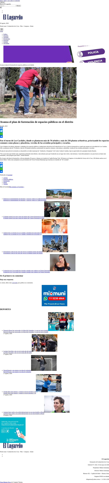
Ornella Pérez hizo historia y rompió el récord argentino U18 (19, 391)
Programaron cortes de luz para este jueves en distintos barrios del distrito (23, 251)
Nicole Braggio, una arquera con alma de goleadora (17, 370)
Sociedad (5, 37)
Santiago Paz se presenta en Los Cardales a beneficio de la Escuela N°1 (22, 233)
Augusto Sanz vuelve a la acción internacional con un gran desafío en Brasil (23, 412)
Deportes (5, 36)
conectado (14, 283)
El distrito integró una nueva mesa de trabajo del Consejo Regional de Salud (23, 216)
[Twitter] (54, 131)
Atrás (1, 31)
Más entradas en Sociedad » (16, 187)
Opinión (5, 42)
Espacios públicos (8, 179)
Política (5, 34)
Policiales (6, 40)
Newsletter (6, 43)
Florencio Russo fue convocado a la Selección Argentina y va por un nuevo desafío (25, 330)
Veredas (5, 184)
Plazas (5, 182)
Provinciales (6, 39)
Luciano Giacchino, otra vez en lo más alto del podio (17, 351)
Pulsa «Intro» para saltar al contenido (10, 0)
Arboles (5, 178)
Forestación (6, 181)
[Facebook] (54, 128)
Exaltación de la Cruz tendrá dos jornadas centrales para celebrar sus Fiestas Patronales (26, 270)
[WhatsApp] (54, 133)
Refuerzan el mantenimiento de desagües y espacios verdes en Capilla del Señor (24, 198)
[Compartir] (54, 136)
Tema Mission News (5, 482)
